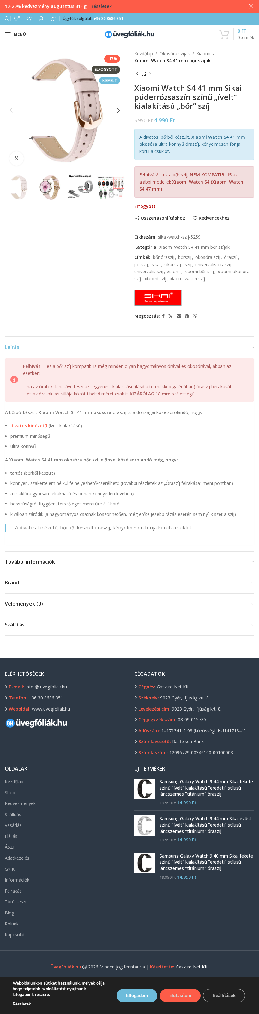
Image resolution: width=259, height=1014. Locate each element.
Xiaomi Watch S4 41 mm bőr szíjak (172, 61)
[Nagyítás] (16, 158)
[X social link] (170, 316)
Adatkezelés (17, 858)
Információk (17, 880)
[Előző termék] (137, 74)
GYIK (10, 869)
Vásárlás (13, 825)
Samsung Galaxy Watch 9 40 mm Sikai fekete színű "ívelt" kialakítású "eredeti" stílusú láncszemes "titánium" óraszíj (206, 862)
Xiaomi (203, 54)
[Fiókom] (41, 18)
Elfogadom (137, 996)
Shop (10, 793)
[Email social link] (179, 316)
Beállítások (224, 996)
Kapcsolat (15, 935)
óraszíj (231, 257)
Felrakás (13, 891)
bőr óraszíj (163, 257)
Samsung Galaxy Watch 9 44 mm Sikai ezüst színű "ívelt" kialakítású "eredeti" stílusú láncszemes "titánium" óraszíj (205, 824)
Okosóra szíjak (175, 54)
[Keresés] (6, 18)
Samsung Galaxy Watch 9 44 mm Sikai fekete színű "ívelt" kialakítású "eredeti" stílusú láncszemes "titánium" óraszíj (206, 788)
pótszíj (141, 264)
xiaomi (174, 271)
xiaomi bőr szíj (199, 271)
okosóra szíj (207, 257)
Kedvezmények (20, 803)
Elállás (11, 836)
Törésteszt (16, 902)
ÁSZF (10, 847)
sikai (156, 264)
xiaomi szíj (155, 279)
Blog (9, 913)
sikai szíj (172, 264)
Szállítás (13, 814)
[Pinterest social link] (187, 316)
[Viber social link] (195, 316)
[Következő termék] (150, 74)
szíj (188, 264)
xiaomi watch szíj (187, 279)
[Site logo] (129, 34)
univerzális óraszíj (213, 264)
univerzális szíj (148, 271)
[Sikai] (158, 298)
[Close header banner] (251, 6)
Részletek (22, 1004)
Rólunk (12, 924)
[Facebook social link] (163, 316)
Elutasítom (180, 996)
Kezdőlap (143, 54)
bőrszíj (184, 257)
